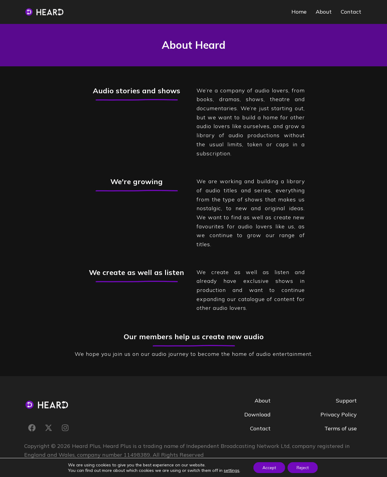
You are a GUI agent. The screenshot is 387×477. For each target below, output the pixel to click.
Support (346, 400)
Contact (351, 11)
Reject (303, 467)
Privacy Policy (338, 414)
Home (299, 11)
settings (231, 470)
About (324, 11)
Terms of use (340, 428)
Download (257, 414)
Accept (269, 467)
